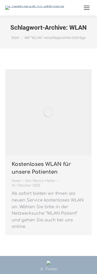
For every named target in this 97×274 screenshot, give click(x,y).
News (16, 181)
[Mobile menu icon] (86, 8)
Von (40, 181)
